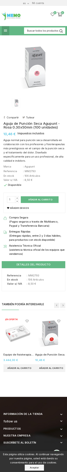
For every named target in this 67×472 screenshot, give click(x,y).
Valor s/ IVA (10, 180)
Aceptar (34, 467)
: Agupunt (29, 166)
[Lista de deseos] (52, 14)
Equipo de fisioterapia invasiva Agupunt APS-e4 (17, 355)
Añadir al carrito (40, 199)
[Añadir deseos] (27, 321)
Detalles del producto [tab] (33, 264)
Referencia (10, 171)
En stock (8, 175)
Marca (7, 166)
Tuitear (30, 117)
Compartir (13, 117)
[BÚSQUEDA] (61, 31)
